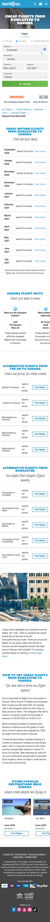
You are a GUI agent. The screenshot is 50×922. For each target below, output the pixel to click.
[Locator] (45, 49)
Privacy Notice (20, 854)
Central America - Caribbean (30, 109)
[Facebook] (14, 909)
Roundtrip (22, 41)
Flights (8, 109)
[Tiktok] (35, 909)
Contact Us (8, 854)
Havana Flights (19, 112)
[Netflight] (11, 4)
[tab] (25, 34)
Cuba (5, 112)
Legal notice (18, 857)
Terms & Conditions (37, 854)
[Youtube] (24, 909)
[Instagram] (19, 909)
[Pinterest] (30, 909)
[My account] (40, 4)
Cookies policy (31, 857)
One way (8, 41)
